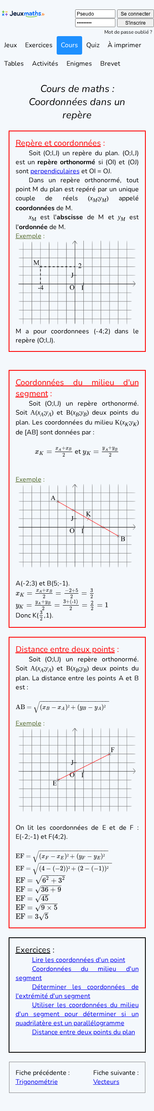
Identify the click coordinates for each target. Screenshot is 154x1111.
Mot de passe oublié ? (128, 32)
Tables (14, 63)
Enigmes (79, 63)
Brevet (110, 63)
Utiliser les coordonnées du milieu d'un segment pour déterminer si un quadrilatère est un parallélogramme (77, 1014)
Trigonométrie (37, 1081)
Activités (45, 63)
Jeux (10, 45)
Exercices (39, 45)
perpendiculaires (55, 171)
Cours (69, 45)
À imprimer (124, 45)
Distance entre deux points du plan (83, 1032)
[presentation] (54, 451)
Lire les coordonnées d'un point (78, 959)
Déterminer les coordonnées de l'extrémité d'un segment (77, 991)
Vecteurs (106, 1081)
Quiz (92, 45)
